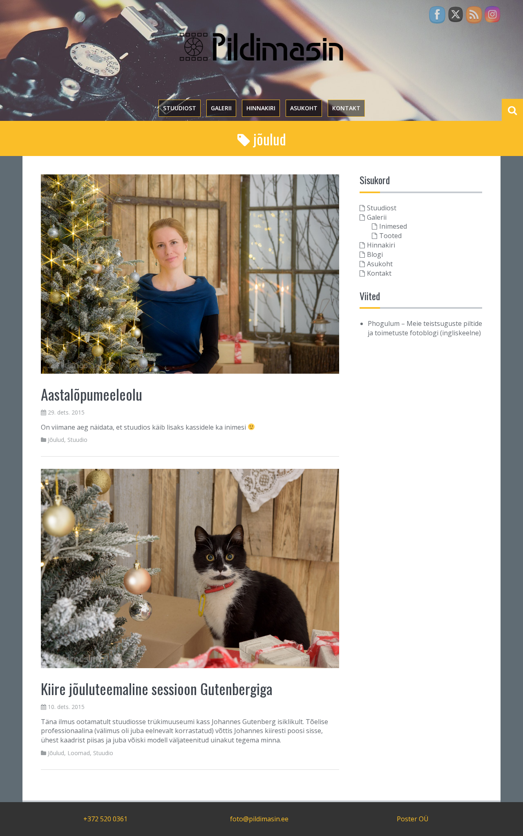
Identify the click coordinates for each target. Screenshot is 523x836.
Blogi (375, 254)
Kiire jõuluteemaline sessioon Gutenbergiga (157, 688)
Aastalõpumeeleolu (91, 394)
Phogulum (384, 323)
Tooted (390, 235)
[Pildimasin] (261, 46)
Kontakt (346, 108)
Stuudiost (179, 108)
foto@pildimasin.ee (259, 818)
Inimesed (393, 226)
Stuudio (77, 440)
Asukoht (303, 108)
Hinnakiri (260, 108)
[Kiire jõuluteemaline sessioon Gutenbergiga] (190, 568)
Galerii (221, 108)
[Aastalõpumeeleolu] (190, 273)
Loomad (78, 753)
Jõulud (56, 440)
